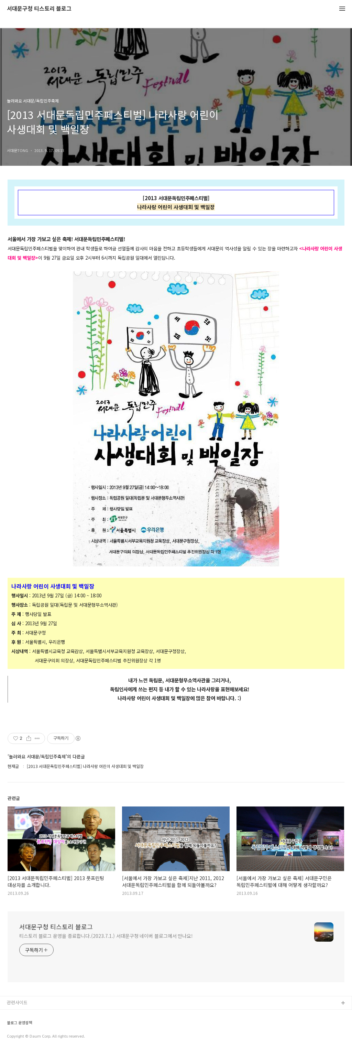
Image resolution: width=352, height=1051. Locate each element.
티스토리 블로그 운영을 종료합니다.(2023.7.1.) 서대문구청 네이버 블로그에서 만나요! (106, 935)
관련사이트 (17, 1002)
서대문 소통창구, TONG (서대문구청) (42, 1014)
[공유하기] (28, 738)
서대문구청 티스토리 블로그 (39, 8)
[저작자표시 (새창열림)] (78, 738)
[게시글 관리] (37, 738)
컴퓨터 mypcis (21, 1036)
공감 (11, 1025)
